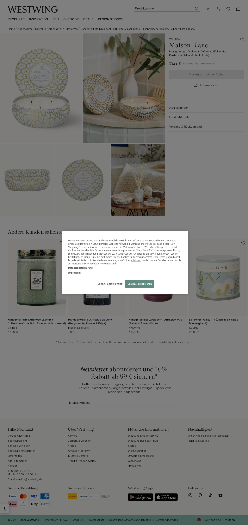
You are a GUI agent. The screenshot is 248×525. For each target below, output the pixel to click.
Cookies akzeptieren (139, 283)
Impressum (74, 272)
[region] (125, 262)
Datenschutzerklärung (80, 267)
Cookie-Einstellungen (110, 283)
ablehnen (135, 260)
